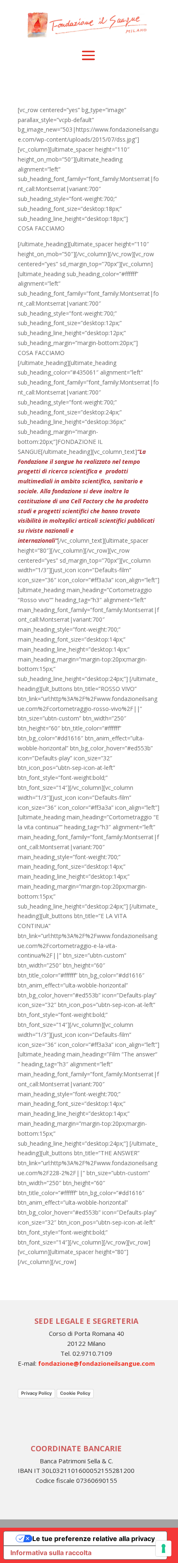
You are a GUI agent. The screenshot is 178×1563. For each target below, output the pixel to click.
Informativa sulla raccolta (50, 1552)
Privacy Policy (36, 1393)
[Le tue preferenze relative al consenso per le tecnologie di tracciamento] (163, 1548)
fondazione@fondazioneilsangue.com (96, 1363)
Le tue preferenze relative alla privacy (93, 1538)
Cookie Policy (75, 1393)
